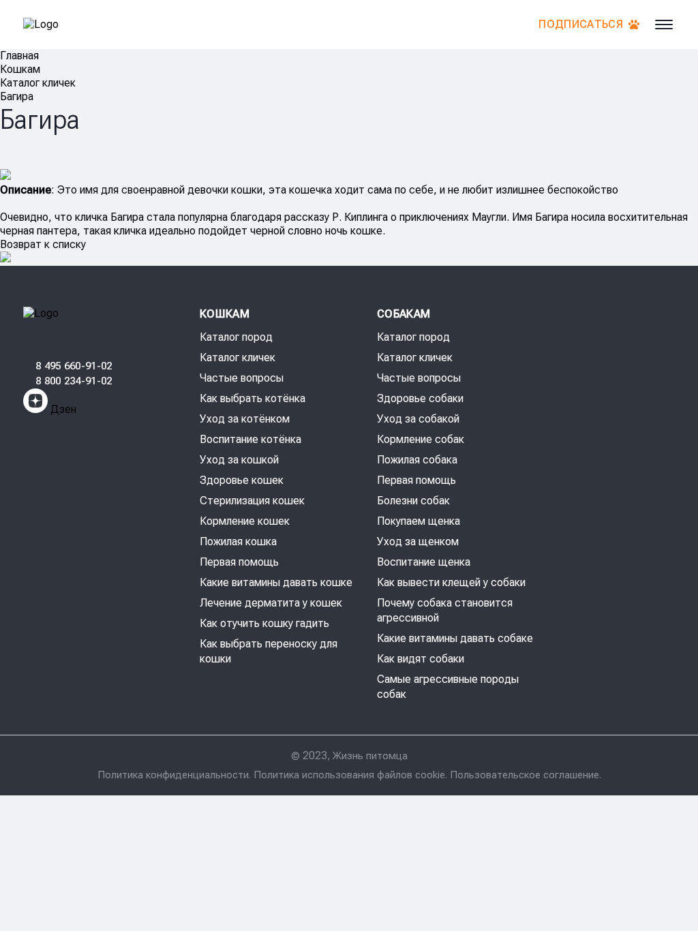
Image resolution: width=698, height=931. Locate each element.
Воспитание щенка (423, 561)
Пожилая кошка (238, 541)
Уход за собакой (418, 418)
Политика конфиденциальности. (175, 775)
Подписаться (580, 24)
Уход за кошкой (239, 459)
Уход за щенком (418, 541)
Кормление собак (420, 439)
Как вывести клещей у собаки (451, 582)
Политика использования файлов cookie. (352, 775)
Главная (19, 55)
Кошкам (20, 69)
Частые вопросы (242, 377)
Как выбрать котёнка (252, 398)
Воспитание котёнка (250, 439)
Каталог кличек (38, 82)
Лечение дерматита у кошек (271, 602)
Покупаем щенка (418, 521)
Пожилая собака (417, 459)
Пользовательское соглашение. (525, 775)
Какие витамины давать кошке (276, 582)
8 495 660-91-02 (73, 366)
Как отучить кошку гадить (264, 623)
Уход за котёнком (245, 418)
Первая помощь (239, 561)
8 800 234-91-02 (73, 381)
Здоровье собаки (420, 398)
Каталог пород (236, 337)
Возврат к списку (43, 244)
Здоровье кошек (242, 480)
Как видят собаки (420, 658)
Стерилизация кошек (252, 500)
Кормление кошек (245, 521)
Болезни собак (413, 500)
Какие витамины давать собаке (455, 638)
